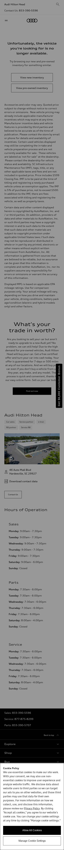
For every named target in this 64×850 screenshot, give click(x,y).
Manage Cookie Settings (32, 840)
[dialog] (32, 806)
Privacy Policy (32, 808)
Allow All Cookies (32, 830)
